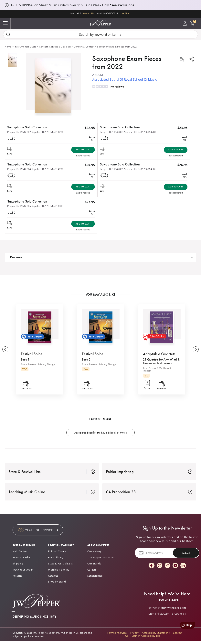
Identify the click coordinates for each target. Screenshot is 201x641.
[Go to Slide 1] (12, 60)
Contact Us (88, 13)
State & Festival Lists (60, 563)
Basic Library (55, 557)
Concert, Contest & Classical (55, 46)
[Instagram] (167, 566)
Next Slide (196, 349)
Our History (94, 551)
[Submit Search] (8, 34)
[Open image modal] (53, 87)
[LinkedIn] (183, 566)
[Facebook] (151, 566)
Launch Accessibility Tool (146, 635)
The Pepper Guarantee (100, 557)
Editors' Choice (57, 551)
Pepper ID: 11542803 (111, 131)
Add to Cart (83, 149)
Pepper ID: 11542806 (19, 205)
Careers (91, 569)
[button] (53, 84)
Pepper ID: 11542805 (111, 169)
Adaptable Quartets (159, 353)
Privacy (134, 633)
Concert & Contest (84, 46)
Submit (186, 553)
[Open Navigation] (5, 23)
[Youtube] (175, 566)
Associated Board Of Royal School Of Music (124, 79)
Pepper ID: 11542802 (19, 131)
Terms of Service (117, 633)
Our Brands (94, 563)
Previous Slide (5, 349)
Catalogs (53, 575)
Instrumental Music (25, 46)
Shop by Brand (57, 581)
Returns (17, 575)
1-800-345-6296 (167, 600)
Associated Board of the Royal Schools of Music (100, 432)
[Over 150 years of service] (38, 529)
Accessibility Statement (156, 633)
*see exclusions (122, 5)
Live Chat (125, 13)
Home (8, 46)
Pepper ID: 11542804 (19, 169)
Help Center (20, 551)
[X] (159, 566)
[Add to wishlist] (182, 59)
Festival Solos (31, 353)
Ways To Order (21, 557)
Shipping (18, 563)
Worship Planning (58, 569)
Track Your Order (23, 569)
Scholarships (94, 575)
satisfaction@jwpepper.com (167, 607)
